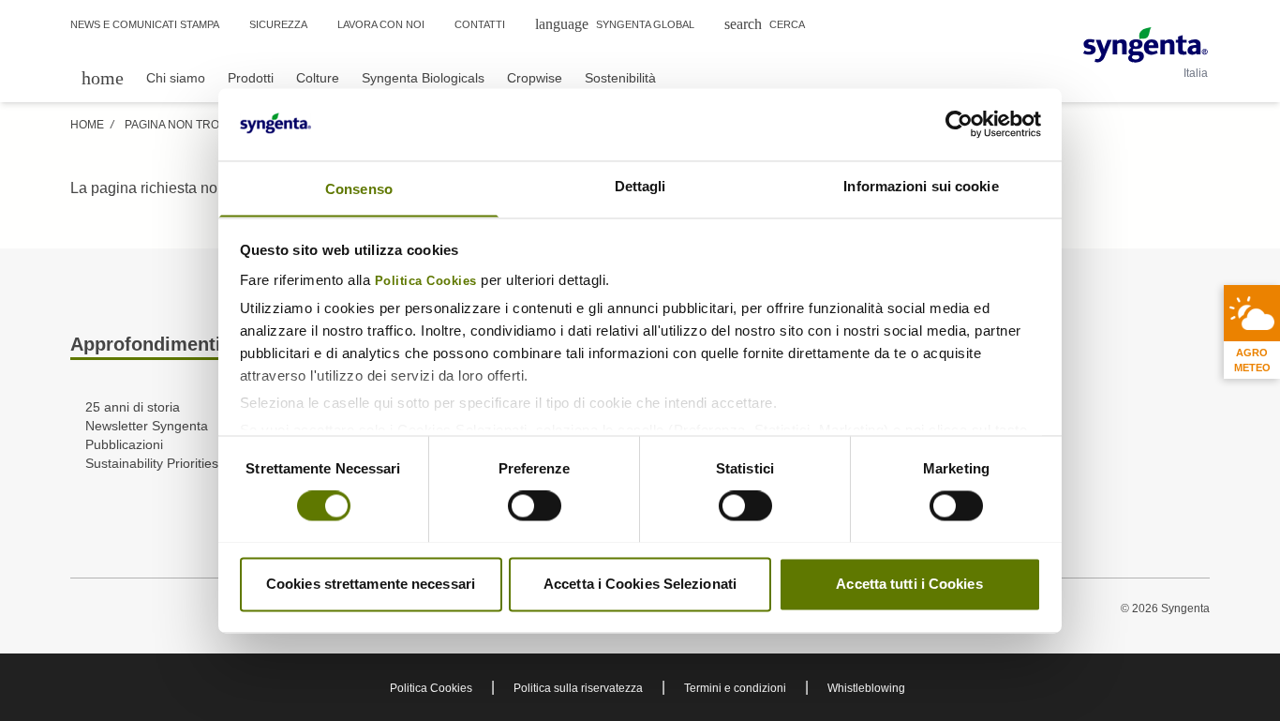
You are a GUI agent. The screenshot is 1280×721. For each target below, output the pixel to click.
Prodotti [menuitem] (251, 77)
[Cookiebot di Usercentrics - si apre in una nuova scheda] (959, 124)
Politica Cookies (426, 281)
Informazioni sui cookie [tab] (920, 186)
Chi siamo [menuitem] (175, 77)
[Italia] (1145, 45)
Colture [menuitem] (317, 77)
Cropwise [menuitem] (534, 77)
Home (87, 124)
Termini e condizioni (735, 688)
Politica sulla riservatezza (578, 688)
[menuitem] (102, 77)
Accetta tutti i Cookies (909, 584)
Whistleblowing (866, 688)
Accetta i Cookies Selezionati (640, 584)
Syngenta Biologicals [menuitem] (423, 77)
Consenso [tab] (359, 189)
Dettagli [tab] (640, 186)
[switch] (534, 505)
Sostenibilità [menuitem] (620, 77)
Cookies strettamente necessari (370, 584)
